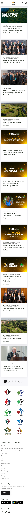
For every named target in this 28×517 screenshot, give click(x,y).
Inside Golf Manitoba (18, 26)
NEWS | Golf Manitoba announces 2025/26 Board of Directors (13, 61)
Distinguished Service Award (15, 210)
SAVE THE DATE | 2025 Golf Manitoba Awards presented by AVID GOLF (12, 279)
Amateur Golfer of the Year (15, 146)
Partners (3, 468)
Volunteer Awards (18, 448)
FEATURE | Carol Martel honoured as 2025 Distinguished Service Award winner (14, 92)
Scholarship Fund (5, 478)
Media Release (14, 58)
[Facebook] (2, 512)
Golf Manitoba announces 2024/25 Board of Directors (13, 310)
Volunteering (17, 446)
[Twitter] (9, 512)
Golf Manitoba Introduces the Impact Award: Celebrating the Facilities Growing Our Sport (12, 30)
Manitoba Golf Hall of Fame (6, 465)
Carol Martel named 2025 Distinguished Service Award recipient (12, 215)
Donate (3, 456)
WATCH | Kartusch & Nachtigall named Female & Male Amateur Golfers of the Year (13, 152)
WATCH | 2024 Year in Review (12, 339)
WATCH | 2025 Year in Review (12, 123)
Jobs (2, 461)
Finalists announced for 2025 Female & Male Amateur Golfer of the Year (13, 247)
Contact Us (4, 453)
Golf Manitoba (5, 442)
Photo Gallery (4, 471)
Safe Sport (3, 476)
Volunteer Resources (19, 451)
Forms (2, 458)
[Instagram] (6, 512)
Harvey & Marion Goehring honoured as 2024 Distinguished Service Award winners (13, 368)
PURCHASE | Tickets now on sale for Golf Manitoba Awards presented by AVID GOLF (13, 183)
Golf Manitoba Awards (13, 25)
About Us (3, 446)
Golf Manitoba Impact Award (8, 26)
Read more (6, 36)
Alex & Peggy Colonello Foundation (7, 450)
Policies (3, 473)
